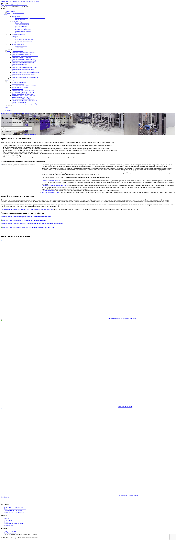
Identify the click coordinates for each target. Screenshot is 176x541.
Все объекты (5, 497)
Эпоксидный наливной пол (13, 510)
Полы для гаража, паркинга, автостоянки (49, 223)
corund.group (5, 113)
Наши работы (8, 525)
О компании (8, 520)
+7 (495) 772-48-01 (6, 124)
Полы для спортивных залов (36, 220)
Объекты (14, 5)
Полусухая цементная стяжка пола (15, 509)
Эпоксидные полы (48, 190)
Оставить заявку (22, 5)
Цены (2, 5)
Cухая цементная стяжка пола (13, 507)
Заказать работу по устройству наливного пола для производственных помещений (27, 209)
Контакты (8, 5)
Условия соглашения (29, 134)
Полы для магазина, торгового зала (42, 227)
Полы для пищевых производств (40, 216)
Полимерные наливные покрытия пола (54, 185)
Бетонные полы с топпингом (51, 180)
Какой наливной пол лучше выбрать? (20, 113)
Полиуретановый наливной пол (14, 512)
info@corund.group (10, 533)
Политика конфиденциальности (14, 523)
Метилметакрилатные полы (50, 192)
